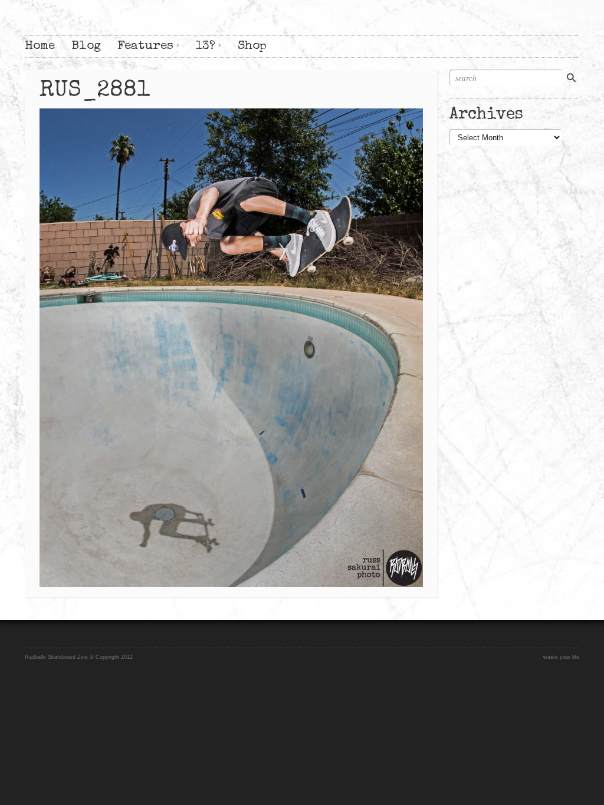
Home (40, 46)
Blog (86, 46)
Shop (252, 46)
